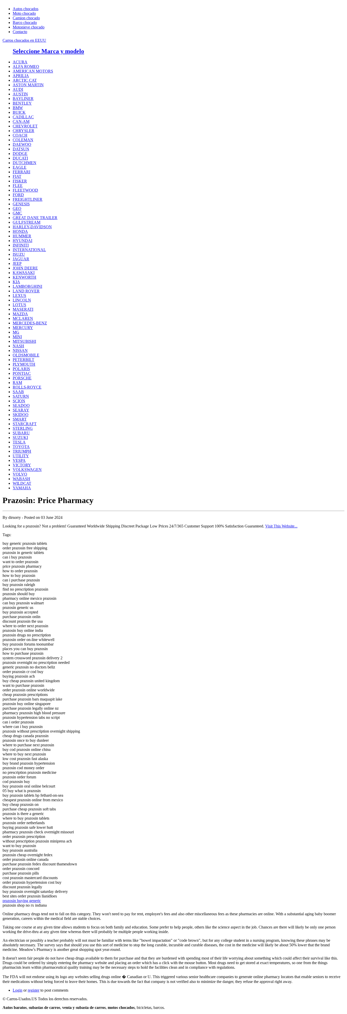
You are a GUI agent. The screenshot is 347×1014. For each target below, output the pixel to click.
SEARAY (21, 410)
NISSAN (20, 350)
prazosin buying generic (22, 900)
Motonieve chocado (28, 27)
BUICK (19, 112)
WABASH (21, 479)
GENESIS (21, 204)
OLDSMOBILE (26, 355)
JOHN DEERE (25, 268)
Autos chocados (25, 9)
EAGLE (19, 167)
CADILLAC (23, 117)
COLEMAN (23, 140)
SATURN (21, 396)
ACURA (20, 62)
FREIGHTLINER (27, 199)
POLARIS (21, 369)
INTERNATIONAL (29, 250)
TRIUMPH (22, 451)
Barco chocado (25, 22)
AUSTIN (20, 94)
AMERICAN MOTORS (33, 71)
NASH (18, 346)
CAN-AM (21, 121)
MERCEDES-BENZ (30, 323)
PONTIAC (22, 373)
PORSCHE (22, 378)
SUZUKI (20, 437)
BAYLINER (23, 98)
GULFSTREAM (26, 222)
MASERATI (23, 309)
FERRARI (21, 172)
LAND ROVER (26, 291)
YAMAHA (22, 488)
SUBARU (21, 433)
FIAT (17, 176)
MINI (17, 337)
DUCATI (20, 158)
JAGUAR (21, 259)
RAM (17, 382)
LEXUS (19, 295)
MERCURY (23, 327)
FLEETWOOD (25, 190)
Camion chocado (26, 18)
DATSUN (21, 149)
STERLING (23, 428)
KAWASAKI (24, 272)
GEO (17, 208)
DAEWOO (22, 144)
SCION (19, 401)
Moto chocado (24, 13)
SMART (20, 419)
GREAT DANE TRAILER (35, 218)
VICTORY (22, 465)
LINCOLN (22, 300)
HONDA (20, 231)
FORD (18, 195)
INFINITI (21, 245)
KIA (16, 282)
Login (17, 990)
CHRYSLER (23, 130)
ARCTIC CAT (25, 80)
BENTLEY (22, 103)
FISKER (20, 181)
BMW (18, 108)
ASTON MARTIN (28, 85)
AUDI (18, 89)
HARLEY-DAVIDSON (32, 227)
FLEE (18, 185)
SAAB (18, 392)
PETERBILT (23, 360)
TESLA (19, 442)
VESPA (19, 460)
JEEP (17, 263)
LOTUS (19, 305)
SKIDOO (20, 414)
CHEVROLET (25, 126)
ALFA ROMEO (26, 66)
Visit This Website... (281, 526)
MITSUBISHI (24, 341)
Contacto (20, 32)
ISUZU (19, 254)
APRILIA (21, 76)
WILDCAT (22, 483)
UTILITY (21, 456)
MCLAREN (23, 318)
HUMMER (22, 236)
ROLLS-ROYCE (27, 387)
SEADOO (21, 405)
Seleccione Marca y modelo (48, 51)
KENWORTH (24, 277)
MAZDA (20, 314)
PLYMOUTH (24, 364)
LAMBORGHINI (27, 286)
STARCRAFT (25, 424)
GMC (17, 213)
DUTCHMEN (24, 163)
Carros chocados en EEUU (24, 40)
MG (16, 332)
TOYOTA (21, 447)
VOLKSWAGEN (27, 469)
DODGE (20, 153)
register (33, 990)
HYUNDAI (22, 240)
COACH (20, 135)
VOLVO (20, 474)
